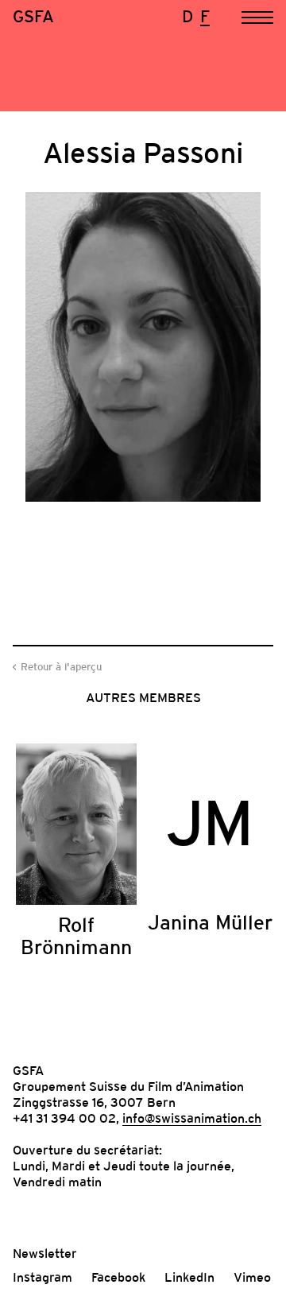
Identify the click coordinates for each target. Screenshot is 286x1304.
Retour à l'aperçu (61, 667)
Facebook (118, 1277)
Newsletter (45, 1253)
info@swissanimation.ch (191, 1118)
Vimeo (252, 1277)
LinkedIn (189, 1277)
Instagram (42, 1277)
